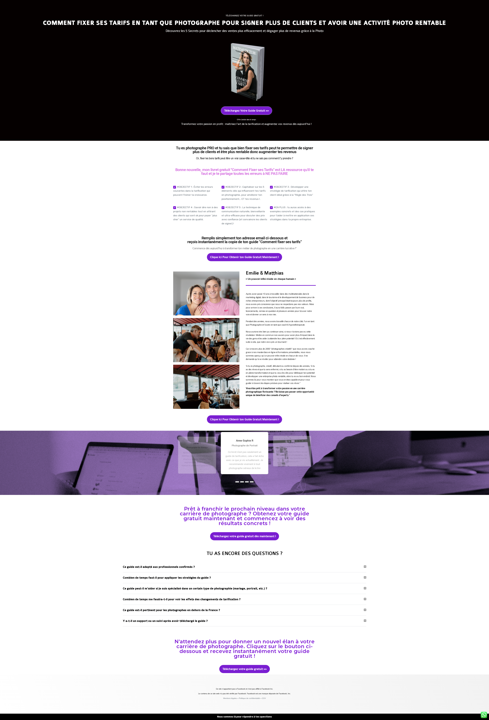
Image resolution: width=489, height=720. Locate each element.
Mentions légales (230, 698)
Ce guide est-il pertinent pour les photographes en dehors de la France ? (171, 610)
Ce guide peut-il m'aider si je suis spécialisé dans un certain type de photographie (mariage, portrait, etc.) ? (195, 588)
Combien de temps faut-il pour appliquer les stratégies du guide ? (167, 577)
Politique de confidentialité (249, 698)
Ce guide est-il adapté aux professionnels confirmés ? (159, 567)
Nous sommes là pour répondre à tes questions (244, 716)
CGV (264, 698)
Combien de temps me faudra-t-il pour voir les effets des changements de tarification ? (182, 599)
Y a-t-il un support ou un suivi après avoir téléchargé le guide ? (165, 621)
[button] (237, 482)
